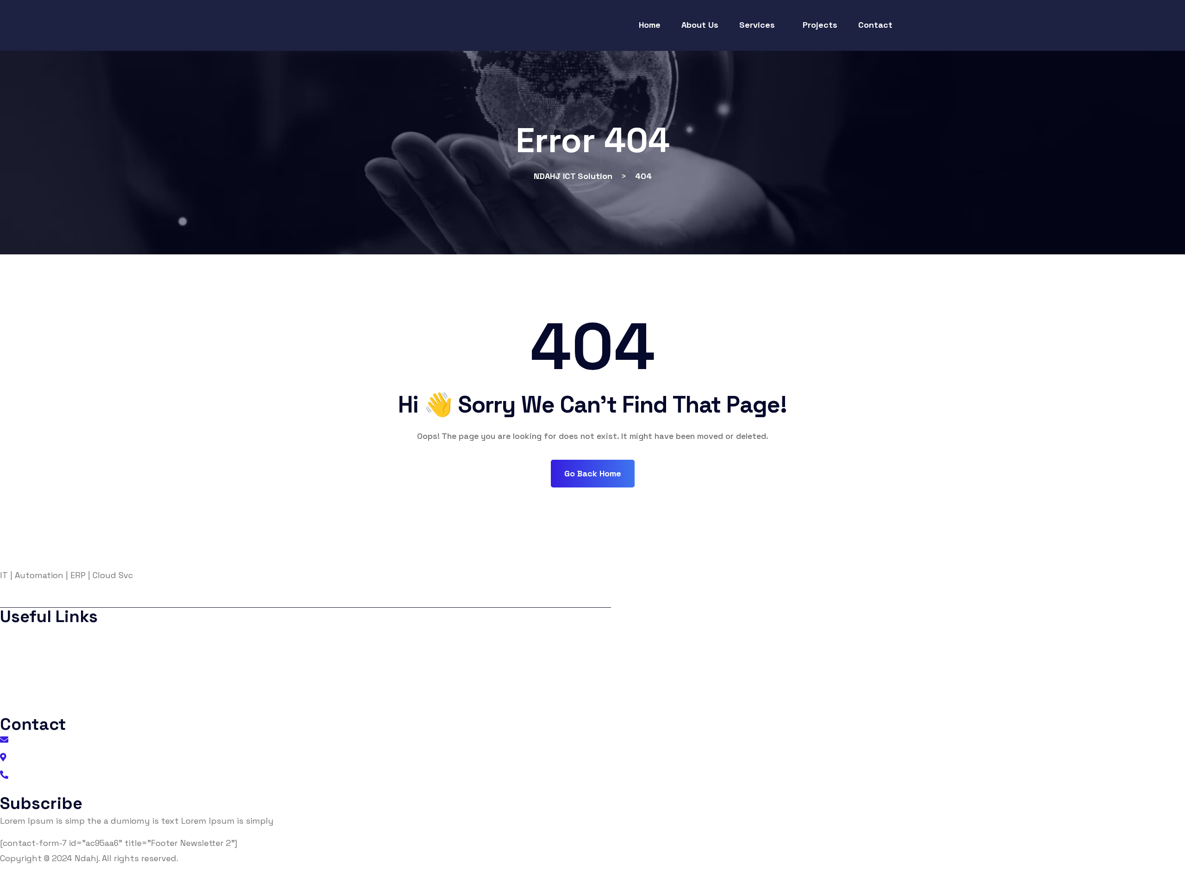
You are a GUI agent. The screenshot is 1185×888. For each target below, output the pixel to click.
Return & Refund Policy (564, 880)
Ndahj (86, 858)
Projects (25, 689)
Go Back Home (592, 473)
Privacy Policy (36, 652)
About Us (27, 634)
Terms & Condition (45, 671)
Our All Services (38, 708)
